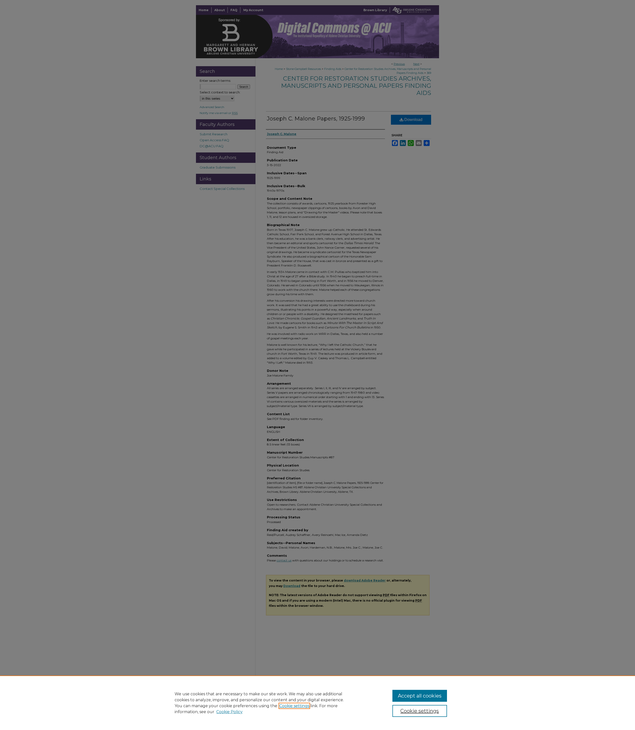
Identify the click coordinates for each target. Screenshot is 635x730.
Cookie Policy (229, 711)
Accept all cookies (420, 696)
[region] (317, 702)
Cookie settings (294, 705)
